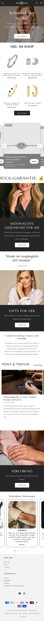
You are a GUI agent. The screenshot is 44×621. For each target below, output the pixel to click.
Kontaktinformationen (35, 613)
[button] (2, 3)
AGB (20, 613)
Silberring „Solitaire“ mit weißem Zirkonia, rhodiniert (12, 74)
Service (6, 578)
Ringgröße (7, 581)
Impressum (23, 616)
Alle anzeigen (22, 113)
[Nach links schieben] (17, 425)
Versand (25, 613)
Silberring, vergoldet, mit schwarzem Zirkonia (11, 103)
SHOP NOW (22, 245)
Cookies (6, 567)
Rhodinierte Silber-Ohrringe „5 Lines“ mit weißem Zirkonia (32, 74)
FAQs (5, 565)
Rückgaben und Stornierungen (14, 586)
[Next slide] (39, 145)
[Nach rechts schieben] (26, 425)
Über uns (7, 562)
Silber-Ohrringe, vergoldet (32, 103)
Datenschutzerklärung (11, 613)
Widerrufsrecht (33, 610)
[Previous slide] (4, 145)
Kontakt (6, 583)
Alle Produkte (22, 36)
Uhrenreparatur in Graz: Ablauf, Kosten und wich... (20, 398)
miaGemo (13, 610)
